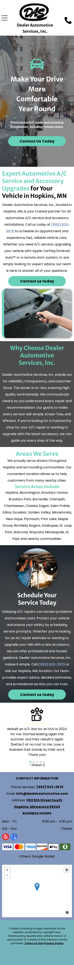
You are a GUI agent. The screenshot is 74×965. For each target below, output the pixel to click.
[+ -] (37, 891)
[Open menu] (4, 18)
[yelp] (5, 837)
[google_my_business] (13, 837)
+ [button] (7, 870)
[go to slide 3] (37, 762)
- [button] (7, 875)
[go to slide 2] (34, 762)
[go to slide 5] (43, 762)
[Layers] (66, 870)
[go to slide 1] (30, 762)
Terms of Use (33, 943)
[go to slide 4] (40, 762)
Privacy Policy (54, 943)
